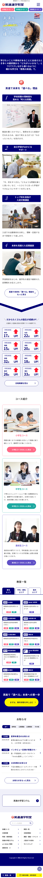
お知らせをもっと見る (21, 780)
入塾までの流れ (29, 840)
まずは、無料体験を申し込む (21, 702)
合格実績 (5, 833)
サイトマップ (28, 844)
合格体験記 (27, 833)
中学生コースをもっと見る (21, 506)
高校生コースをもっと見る (21, 562)
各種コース (5, 829)
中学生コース (20, 9)
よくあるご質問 (7, 844)
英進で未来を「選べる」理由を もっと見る (21, 293)
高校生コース (34, 9)
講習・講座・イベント (31, 837)
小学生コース (6, 9)
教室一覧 (27, 829)
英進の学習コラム (8, 840)
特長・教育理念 (7, 837)
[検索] (30, 823)
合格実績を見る (21, 383)
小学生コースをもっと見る (21, 449)
